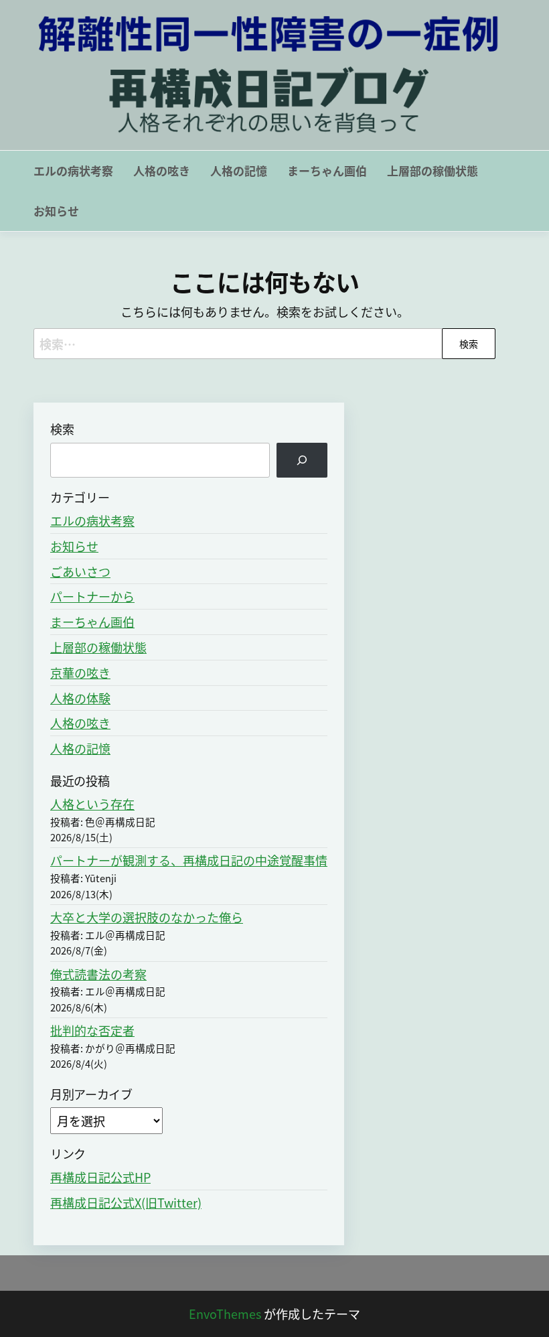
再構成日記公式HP (100, 1177)
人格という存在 (92, 804)
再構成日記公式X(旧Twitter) (126, 1202)
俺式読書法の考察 (98, 974)
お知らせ (56, 210)
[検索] (302, 460)
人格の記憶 (238, 170)
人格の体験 (80, 698)
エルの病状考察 (73, 170)
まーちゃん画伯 (327, 170)
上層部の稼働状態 (432, 170)
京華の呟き (80, 672)
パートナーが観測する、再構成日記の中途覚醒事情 (188, 860)
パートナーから (92, 596)
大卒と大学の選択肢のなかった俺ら (146, 917)
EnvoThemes (225, 1313)
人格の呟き (161, 170)
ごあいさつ (80, 571)
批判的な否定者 (92, 1030)
